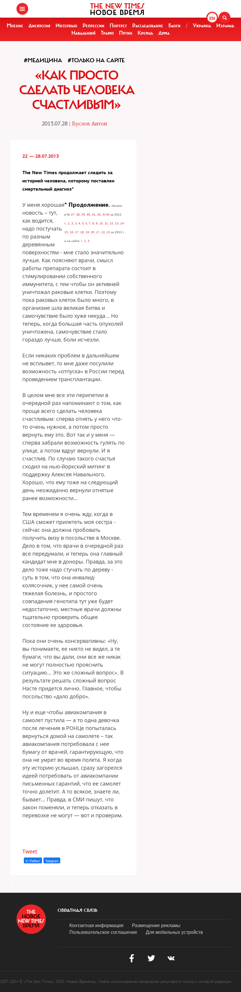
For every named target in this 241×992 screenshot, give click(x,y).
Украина (202, 25)
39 (83, 214)
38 (78, 214)
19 (87, 232)
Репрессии (93, 25)
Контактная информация (96, 925)
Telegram (51, 860)
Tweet (29, 851)
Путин (125, 33)
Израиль (225, 25)
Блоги (174, 25)
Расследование (147, 25)
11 (106, 223)
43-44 (106, 214)
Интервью (66, 25)
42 (99, 214)
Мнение (15, 25)
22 (103, 232)
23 (108, 232)
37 (72, 214)
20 (92, 232)
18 (82, 232)
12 (111, 223)
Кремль (145, 33)
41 (94, 214)
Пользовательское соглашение (103, 932)
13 (116, 223)
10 (101, 223)
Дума (164, 33)
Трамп (107, 33)
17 (76, 232)
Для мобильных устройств (174, 932)
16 (71, 232)
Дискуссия (39, 25)
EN (212, 18)
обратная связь (77, 910)
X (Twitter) (33, 860)
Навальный (83, 33)
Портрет (118, 25)
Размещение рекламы (156, 925)
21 (98, 232)
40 (88, 214)
